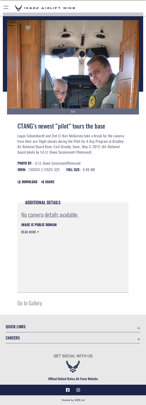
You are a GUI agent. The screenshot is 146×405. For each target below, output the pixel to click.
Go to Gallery (29, 303)
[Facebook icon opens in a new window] (68, 390)
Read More (29, 232)
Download (29, 181)
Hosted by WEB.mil (73, 400)
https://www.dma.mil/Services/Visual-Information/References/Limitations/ (65, 261)
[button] (6, 8)
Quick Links (15, 326)
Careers (13, 338)
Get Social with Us (73, 356)
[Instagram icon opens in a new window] (78, 390)
